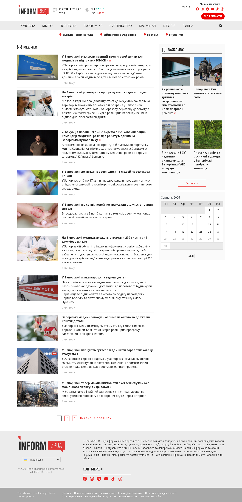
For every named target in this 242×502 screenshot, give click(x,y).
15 (209, 224)
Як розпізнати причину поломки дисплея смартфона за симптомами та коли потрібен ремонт (175, 101)
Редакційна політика (130, 493)
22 (209, 231)
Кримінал (147, 26)
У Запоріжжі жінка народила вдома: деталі (94, 277)
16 (218, 224)
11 (174, 224)
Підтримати (213, 16)
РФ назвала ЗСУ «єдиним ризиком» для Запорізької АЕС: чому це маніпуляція (174, 162)
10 (165, 224)
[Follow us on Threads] (222, 9)
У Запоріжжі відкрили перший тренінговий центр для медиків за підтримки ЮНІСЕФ (102, 58)
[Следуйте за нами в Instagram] (202, 9)
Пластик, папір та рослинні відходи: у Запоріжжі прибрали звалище (207, 160)
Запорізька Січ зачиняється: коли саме (208, 93)
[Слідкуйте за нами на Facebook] (197, 9)
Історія (169, 26)
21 (200, 231)
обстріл (152, 35)
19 (183, 231)
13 (191, 224)
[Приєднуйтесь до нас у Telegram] (207, 9)
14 (200, 224)
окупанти (175, 35)
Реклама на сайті (150, 496)
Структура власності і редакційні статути (86, 496)
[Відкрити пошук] (220, 26)
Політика (68, 26)
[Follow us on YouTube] (212, 9)
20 (191, 231)
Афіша (187, 26)
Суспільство (120, 26)
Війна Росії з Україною (119, 35)
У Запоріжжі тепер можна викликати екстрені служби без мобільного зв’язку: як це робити (105, 385)
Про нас (66, 493)
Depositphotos (26, 496)
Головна (27, 26)
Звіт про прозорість (126, 496)
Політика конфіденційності (161, 493)
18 (174, 231)
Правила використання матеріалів (94, 493)
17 (165, 231)
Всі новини (191, 183)
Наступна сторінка (95, 418)
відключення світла (77, 35)
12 (183, 224)
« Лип (190, 256)
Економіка (93, 26)
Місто (47, 26)
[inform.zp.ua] (33, 10)
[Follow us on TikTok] (217, 9)
